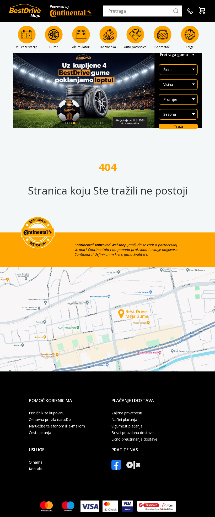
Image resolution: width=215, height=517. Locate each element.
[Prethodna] (23, 90)
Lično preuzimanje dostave (134, 439)
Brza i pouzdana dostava (132, 432)
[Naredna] (144, 90)
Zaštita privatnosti (126, 413)
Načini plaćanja (124, 419)
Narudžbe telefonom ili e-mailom (57, 426)
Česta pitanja (40, 432)
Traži (178, 126)
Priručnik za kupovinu (46, 413)
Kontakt (35, 468)
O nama (35, 462)
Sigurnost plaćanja (127, 426)
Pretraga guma (174, 54)
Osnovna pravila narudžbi (50, 419)
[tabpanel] (84, 90)
